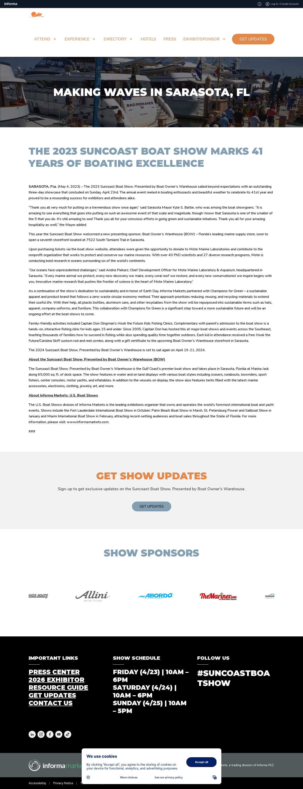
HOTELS (148, 39)
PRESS (169, 39)
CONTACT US (51, 703)
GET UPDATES (253, 39)
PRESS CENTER (54, 672)
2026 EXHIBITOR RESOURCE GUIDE (58, 683)
